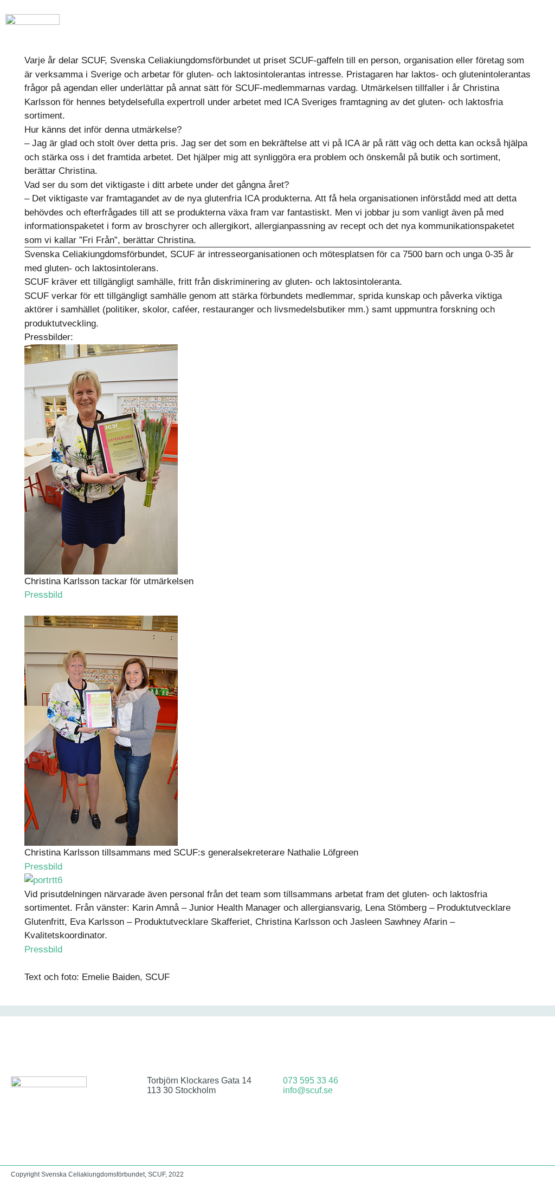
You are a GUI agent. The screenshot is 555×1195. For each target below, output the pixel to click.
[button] (542, 24)
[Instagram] (496, 1089)
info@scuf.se (308, 1090)
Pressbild (43, 595)
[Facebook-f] (467, 1089)
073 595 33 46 (310, 1080)
